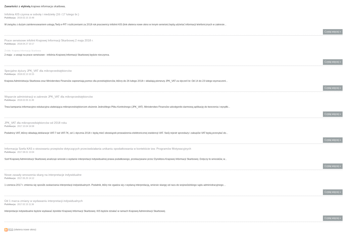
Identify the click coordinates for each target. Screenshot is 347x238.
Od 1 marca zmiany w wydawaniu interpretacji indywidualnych (43, 200)
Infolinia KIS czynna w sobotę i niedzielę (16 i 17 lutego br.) (41, 14)
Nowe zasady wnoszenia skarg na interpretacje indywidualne (43, 174)
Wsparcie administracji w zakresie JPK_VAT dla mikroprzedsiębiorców (48, 96)
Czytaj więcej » (334, 32)
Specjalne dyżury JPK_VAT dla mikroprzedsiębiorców (38, 70)
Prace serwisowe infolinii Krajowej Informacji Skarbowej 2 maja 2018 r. (48, 40)
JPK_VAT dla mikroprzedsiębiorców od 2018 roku (35, 122)
